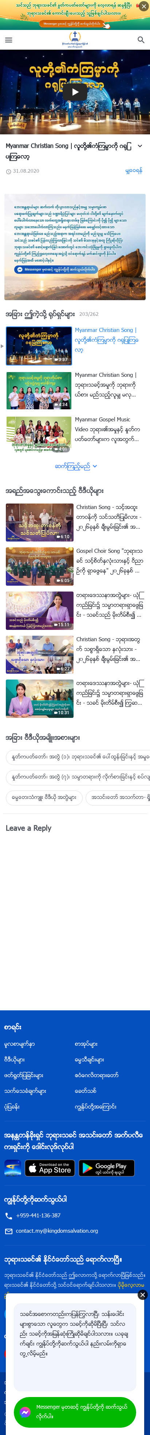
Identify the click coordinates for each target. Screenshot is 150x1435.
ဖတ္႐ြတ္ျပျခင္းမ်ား (23, 1076)
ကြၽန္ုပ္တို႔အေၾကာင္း (96, 1107)
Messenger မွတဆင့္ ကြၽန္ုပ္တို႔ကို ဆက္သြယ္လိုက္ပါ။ (81, 1412)
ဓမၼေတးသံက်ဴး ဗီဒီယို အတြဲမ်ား (44, 797)
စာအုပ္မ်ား (86, 1044)
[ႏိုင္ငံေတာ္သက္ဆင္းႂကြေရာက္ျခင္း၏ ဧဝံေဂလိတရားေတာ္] (75, 40)
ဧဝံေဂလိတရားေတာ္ (97, 1076)
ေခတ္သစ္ (85, 1091)
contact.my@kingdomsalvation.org (57, 1231)
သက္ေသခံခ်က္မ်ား (25, 1091)
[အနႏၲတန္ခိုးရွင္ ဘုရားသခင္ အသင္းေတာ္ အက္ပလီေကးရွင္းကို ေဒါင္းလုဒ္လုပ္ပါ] (12, 1168)
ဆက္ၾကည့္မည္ (72, 467)
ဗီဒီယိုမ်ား (14, 1060)
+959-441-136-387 (38, 1216)
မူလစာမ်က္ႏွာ (19, 1044)
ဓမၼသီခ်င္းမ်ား (89, 1060)
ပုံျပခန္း (12, 1107)
